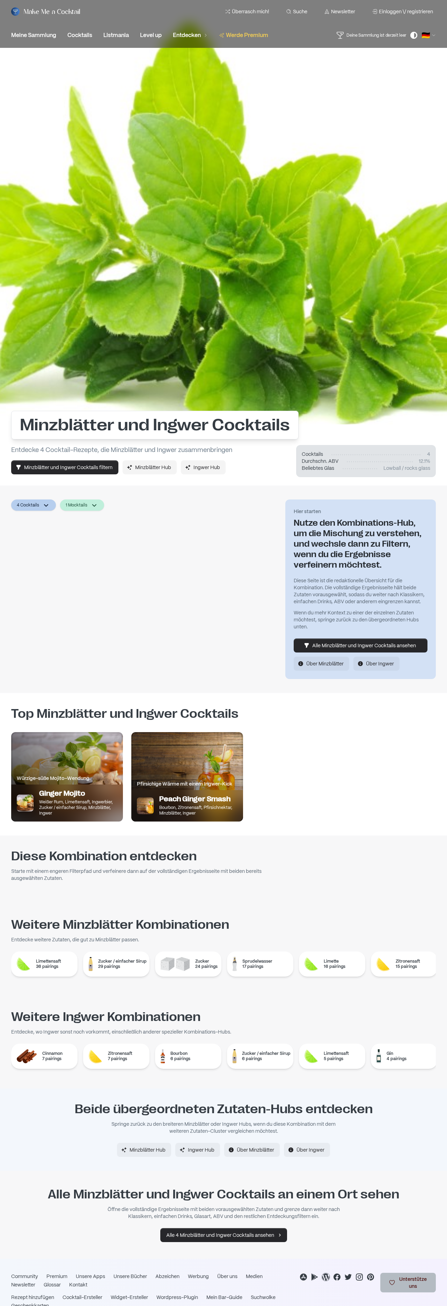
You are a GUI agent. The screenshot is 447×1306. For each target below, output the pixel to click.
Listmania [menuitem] (116, 35)
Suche (300, 11)
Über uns (227, 1276)
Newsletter (343, 11)
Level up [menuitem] (151, 35)
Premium (56, 1276)
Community (24, 1276)
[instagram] (359, 1277)
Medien (254, 1276)
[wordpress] (326, 1277)
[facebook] (337, 1277)
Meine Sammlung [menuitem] (33, 35)
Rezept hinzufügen (32, 1297)
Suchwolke (263, 1297)
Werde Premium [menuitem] (247, 35)
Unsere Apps (90, 1276)
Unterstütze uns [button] (413, 1282)
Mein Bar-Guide (224, 1297)
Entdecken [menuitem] (187, 35)
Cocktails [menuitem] (79, 35)
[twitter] (348, 1277)
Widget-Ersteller (129, 1297)
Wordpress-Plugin (177, 1297)
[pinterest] (370, 1277)
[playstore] (314, 1277)
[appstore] (303, 1277)
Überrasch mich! (250, 11)
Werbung (198, 1276)
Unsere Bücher (130, 1276)
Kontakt (78, 1285)
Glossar (52, 1285)
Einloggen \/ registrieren (406, 11)
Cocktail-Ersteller (82, 1297)
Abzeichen (167, 1276)
